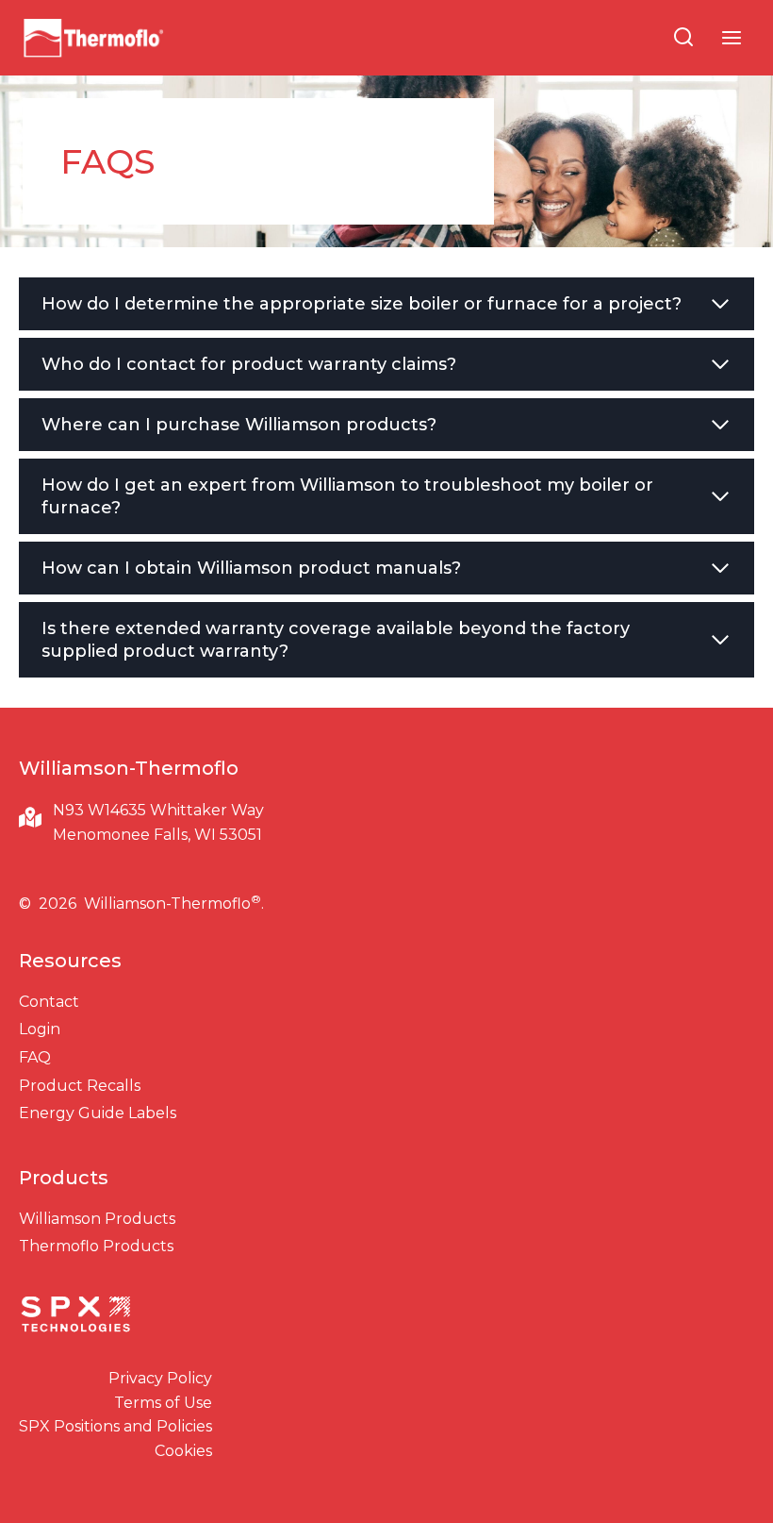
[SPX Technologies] (75, 1316)
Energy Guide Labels (97, 1113)
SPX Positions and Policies (115, 1426)
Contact (49, 1002)
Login (39, 1029)
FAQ (35, 1057)
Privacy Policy (160, 1378)
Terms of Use (163, 1403)
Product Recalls (79, 1086)
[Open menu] (731, 37)
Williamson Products (97, 1219)
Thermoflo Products (96, 1246)
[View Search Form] (683, 38)
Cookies (183, 1451)
